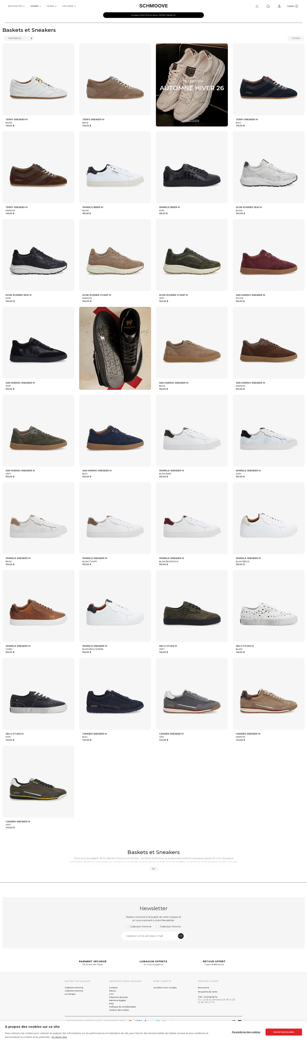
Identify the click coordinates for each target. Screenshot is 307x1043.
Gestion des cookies (119, 1010)
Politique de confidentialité (122, 1007)
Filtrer (296, 38)
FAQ (111, 1003)
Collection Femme (170, 926)
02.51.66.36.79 (210, 997)
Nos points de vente (207, 992)
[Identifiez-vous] (279, 6)
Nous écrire (203, 987)
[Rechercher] (268, 6)
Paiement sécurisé (118, 997)
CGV (111, 994)
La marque (70, 994)
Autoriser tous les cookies (283, 1032)
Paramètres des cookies (246, 1032)
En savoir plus (59, 1037)
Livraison (113, 987)
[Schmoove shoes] (153, 6)
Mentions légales (117, 1000)
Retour (112, 991)
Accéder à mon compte (165, 987)
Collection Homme (140, 926)
